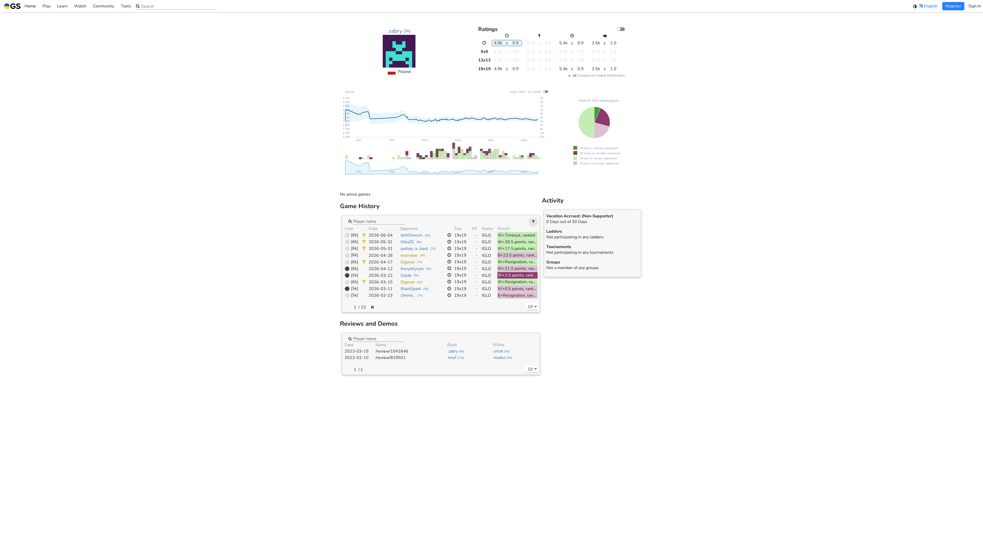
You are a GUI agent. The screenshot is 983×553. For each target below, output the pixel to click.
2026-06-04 (381, 235)
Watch (80, 6)
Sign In (974, 6)
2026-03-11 (381, 289)
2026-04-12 (381, 269)
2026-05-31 (381, 242)
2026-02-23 (381, 295)
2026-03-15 (381, 282)
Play (46, 6)
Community (103, 6)
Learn (62, 6)
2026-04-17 (381, 262)
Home (30, 6)
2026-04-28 (381, 255)
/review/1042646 (392, 351)
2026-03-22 (381, 275)
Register (953, 6)
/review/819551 (391, 357)
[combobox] (378, 221)
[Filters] (533, 221)
